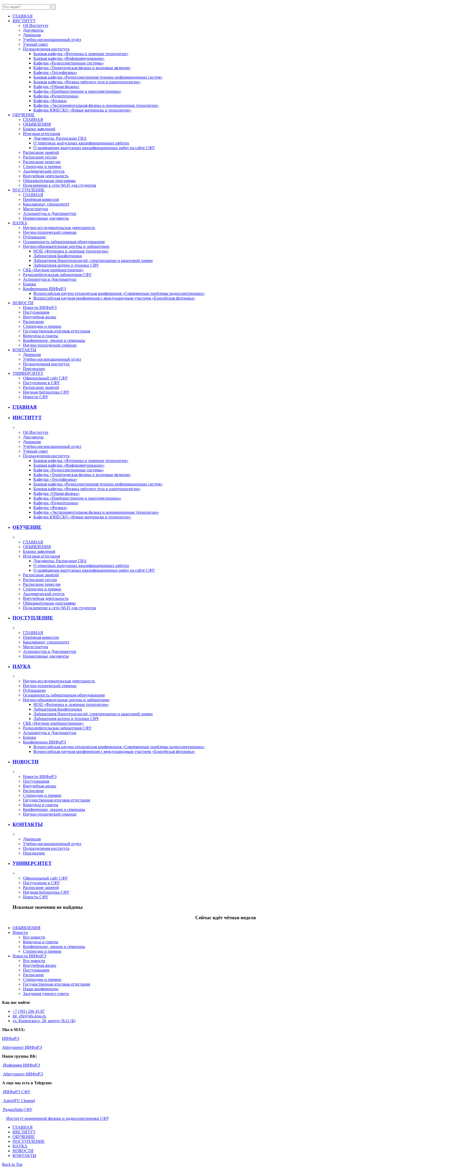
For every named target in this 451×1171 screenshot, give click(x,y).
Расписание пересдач (42, 162)
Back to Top (12, 1164)
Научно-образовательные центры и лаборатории (66, 246)
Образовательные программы (49, 180)
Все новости (34, 937)
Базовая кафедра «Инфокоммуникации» (69, 58)
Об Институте (35, 25)
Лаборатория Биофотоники (57, 256)
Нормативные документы (46, 218)
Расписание (33, 321)
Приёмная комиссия (41, 199)
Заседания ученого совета (46, 993)
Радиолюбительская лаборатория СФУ (57, 274)
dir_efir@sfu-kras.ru (29, 1016)
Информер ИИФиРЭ (21, 1065)
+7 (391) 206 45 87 (29, 1011)
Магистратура (35, 209)
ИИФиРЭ (10, 1038)
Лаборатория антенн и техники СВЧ (65, 265)
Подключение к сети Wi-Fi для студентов (59, 185)
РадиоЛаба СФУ (17, 1109)
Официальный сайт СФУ (45, 378)
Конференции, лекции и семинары (54, 340)
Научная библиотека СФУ (46, 392)
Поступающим (36, 312)
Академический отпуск (44, 171)
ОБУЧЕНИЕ (27, 527)
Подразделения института (46, 49)
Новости (20, 932)
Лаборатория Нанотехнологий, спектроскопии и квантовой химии (93, 260)
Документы (33, 30)
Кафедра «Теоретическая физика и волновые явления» (82, 68)
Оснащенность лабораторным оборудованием (64, 241)
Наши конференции (40, 989)
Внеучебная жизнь (39, 317)
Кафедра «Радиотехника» (56, 96)
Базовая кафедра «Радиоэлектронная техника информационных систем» (98, 77)
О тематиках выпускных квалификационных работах (81, 143)
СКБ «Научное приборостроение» (53, 270)
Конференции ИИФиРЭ (44, 288)
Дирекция (32, 35)
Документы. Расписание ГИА (60, 138)
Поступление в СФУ (41, 382)
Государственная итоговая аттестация (56, 331)
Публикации (34, 237)
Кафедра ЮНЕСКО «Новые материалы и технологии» (82, 110)
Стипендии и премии (42, 166)
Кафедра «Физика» (50, 100)
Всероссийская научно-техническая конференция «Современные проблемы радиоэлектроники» (119, 293)
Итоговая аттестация (41, 133)
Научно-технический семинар (49, 232)
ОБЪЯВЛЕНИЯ (37, 124)
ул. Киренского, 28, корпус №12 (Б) (44, 1020)
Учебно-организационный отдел (52, 39)
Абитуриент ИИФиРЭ (22, 1047)
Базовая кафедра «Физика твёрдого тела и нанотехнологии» (87, 82)
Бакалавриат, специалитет (46, 204)
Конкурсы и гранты (40, 335)
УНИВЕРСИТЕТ (32, 863)
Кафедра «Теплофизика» (55, 72)
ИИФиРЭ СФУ (16, 1092)
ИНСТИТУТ (27, 417)
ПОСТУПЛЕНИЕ (33, 617)
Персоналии (34, 368)
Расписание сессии (40, 157)
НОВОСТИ (26, 761)
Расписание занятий (41, 152)
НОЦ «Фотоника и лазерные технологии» (71, 251)
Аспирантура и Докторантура (49, 213)
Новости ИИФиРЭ (40, 307)
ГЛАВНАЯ (33, 119)
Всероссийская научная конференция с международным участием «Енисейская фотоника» (114, 298)
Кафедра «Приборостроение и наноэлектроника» (77, 91)
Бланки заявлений (39, 129)
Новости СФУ (35, 397)
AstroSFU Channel (18, 1100)
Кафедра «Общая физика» (56, 86)
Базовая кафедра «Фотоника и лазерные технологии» (80, 53)
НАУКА (22, 666)
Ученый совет (35, 44)
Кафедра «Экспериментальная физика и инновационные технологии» (96, 105)
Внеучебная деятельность (45, 176)
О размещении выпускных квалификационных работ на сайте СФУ (94, 147)
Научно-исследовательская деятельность (59, 227)
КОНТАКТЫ (28, 824)
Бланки (29, 284)
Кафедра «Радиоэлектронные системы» (68, 63)
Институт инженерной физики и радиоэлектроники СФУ (57, 1118)
